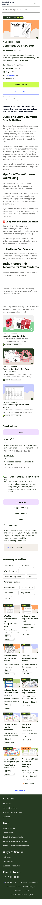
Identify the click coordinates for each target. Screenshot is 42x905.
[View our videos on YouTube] (14, 877)
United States (12, 883)
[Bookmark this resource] (6, 98)
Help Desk (7, 857)
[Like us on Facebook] (11, 877)
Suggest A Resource (11, 866)
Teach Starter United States (15, 841)
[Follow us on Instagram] (8, 877)
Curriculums (8, 832)
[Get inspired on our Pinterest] (18, 877)
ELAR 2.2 (27, 451)
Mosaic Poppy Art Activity (14, 336)
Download (20, 85)
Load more (20, 790)
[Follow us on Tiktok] (4, 877)
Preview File (20, 92)
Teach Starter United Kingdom (16, 845)
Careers (6, 817)
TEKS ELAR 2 (17, 451)
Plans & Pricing (9, 828)
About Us (7, 804)
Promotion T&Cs (13, 887)
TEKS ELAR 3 (17, 467)
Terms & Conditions (28, 883)
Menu (36, 3)
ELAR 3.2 (27, 467)
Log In (27, 891)
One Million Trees (10, 808)
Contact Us (8, 861)
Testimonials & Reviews (13, 812)
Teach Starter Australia (13, 837)
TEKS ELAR (7, 451)
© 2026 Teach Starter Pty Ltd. (22, 895)
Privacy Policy (28, 887)
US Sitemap (17, 891)
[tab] (21, 432)
